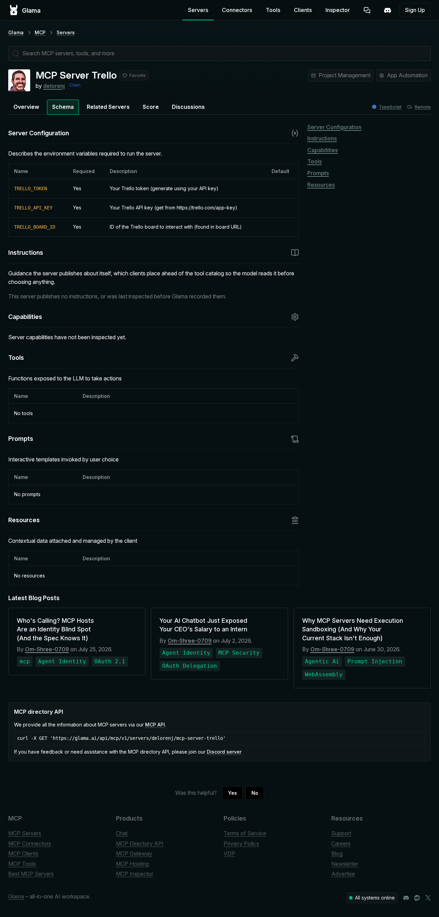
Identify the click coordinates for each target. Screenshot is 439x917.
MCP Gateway (134, 853)
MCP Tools (22, 863)
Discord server (224, 752)
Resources (321, 184)
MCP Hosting (132, 863)
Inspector (337, 10)
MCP (40, 32)
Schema (63, 106)
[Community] (387, 10)
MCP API (155, 724)
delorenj (54, 85)
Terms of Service (245, 833)
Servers (198, 10)
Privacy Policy (241, 843)
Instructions (322, 138)
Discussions (188, 106)
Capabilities (322, 150)
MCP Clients (23, 853)
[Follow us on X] (428, 898)
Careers (341, 843)
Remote (423, 107)
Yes (232, 793)
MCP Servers (24, 833)
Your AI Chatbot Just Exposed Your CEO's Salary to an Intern (203, 625)
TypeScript (390, 107)
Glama (16, 32)
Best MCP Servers (31, 873)
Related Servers (108, 106)
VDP (229, 853)
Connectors (237, 10)
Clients (303, 10)
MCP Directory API (140, 843)
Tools (273, 10)
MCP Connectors (29, 843)
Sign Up (415, 10)
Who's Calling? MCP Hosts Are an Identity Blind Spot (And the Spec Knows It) (55, 629)
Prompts (318, 173)
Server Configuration (334, 127)
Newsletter (344, 863)
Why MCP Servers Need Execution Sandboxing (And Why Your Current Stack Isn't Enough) (352, 629)
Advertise (343, 873)
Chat (122, 833)
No (254, 793)
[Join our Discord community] (406, 898)
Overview (26, 106)
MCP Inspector (134, 873)
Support (341, 833)
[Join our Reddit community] (417, 898)
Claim (75, 85)
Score (151, 106)
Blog (337, 853)
